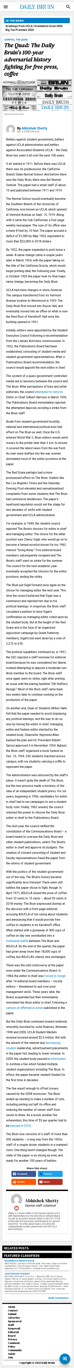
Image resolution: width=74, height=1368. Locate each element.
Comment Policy (14, 1344)
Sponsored (14, 1321)
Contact (13, 1310)
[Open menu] (5, 6)
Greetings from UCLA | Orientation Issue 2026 (34, 26)
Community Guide (15, 1352)
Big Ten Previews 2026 (20, 29)
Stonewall (14, 1328)
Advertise (14, 1318)
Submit (12, 1314)
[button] (68, 6)
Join (10, 1357)
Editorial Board (13, 1334)
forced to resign (55, 976)
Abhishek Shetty (34, 128)
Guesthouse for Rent (17, 1273)
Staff (11, 1325)
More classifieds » (58, 1298)
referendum (58, 1059)
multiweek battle (17, 941)
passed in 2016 (20, 1126)
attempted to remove (49, 392)
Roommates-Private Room (19, 1260)
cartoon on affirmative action (24, 1008)
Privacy (12, 1339)
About (11, 1307)
